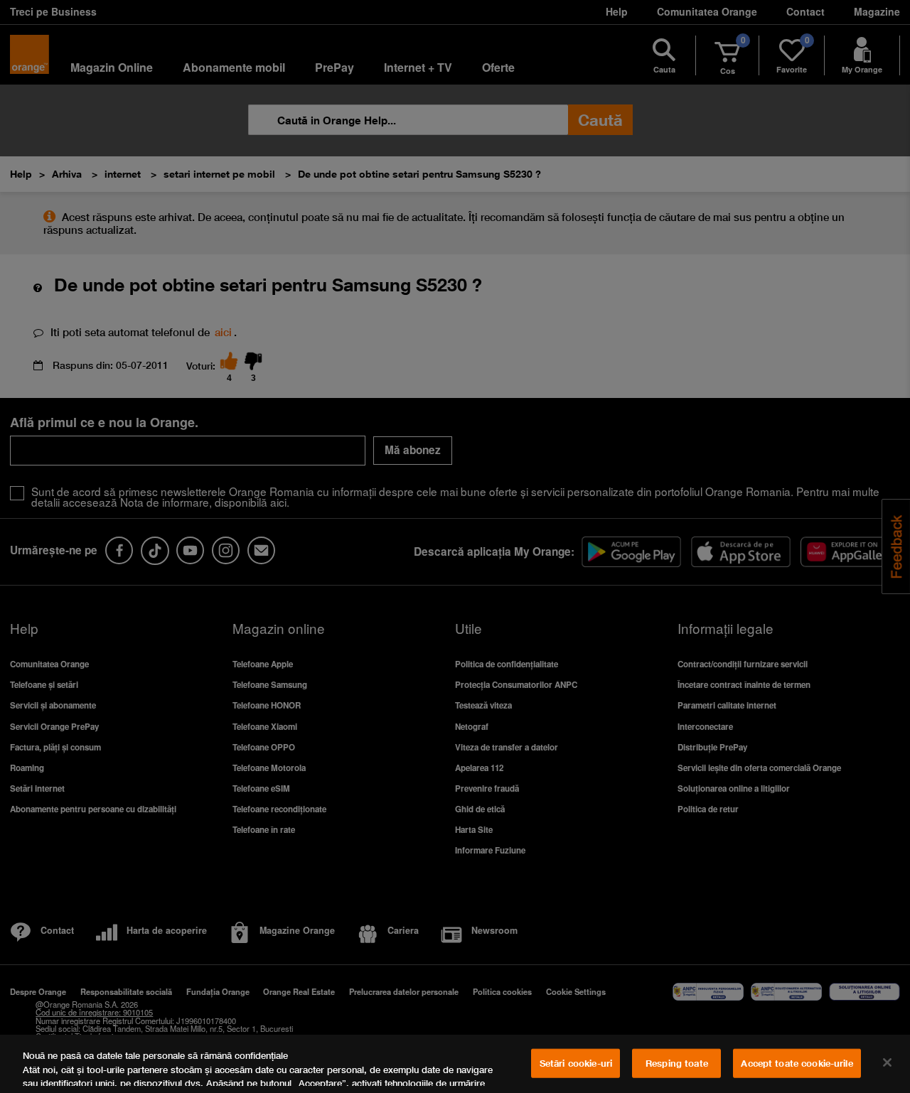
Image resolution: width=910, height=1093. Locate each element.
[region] (455, 1064)
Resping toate (677, 1063)
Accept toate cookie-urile (796, 1063)
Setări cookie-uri (576, 1063)
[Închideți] (887, 1062)
